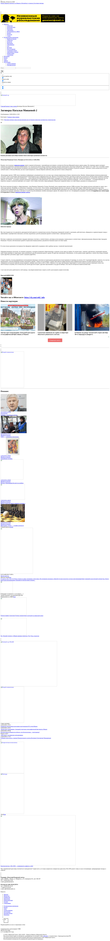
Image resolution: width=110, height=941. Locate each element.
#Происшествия (8, 900)
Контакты (6, 914)
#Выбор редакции (6, 435)
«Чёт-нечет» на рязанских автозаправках (12, 735)
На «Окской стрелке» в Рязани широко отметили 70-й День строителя (20, 636)
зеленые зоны (13, 119)
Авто (5, 59)
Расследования (11, 49)
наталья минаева (21, 119)
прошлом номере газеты (23, 192)
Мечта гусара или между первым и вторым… (13, 503)
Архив (11, 527)
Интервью (7, 56)
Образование (10, 44)
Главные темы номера (13, 117)
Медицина (10, 43)
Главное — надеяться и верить (9, 415)
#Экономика (7, 903)
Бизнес (9, 33)
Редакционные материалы (11, 37)
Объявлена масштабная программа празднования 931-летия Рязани (19, 726)
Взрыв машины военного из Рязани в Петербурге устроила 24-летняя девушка (22, 3)
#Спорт (6, 901)
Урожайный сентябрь (6, 458)
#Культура (6, 896)
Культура (9, 34)
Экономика (10, 30)
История (9, 47)
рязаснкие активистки (41, 119)
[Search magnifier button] (2, 71)
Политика (10, 28)
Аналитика (10, 55)
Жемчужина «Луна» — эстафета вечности (12, 525)
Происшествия (11, 27)
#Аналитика (4, 413)
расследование (31, 119)
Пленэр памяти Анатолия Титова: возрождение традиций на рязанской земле (22, 615)
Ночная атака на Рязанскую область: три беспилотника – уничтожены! (20, 732)
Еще (10, 577)
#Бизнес (6, 894)
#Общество (7, 897)
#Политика (7, 899)
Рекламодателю (11, 65)
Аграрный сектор (12, 50)
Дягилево (6, 119)
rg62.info (45, 936)
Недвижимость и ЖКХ (13, 31)
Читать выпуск (5, 576)
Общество (10, 25)
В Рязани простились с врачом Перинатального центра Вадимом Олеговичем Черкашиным (26, 738)
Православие (10, 53)
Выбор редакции (11, 39)
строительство (51, 119)
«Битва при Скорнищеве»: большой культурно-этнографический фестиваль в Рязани (24, 729)
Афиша (6, 60)
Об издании (7, 62)
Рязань (2, 7)
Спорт (9, 36)
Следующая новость (55, 340)
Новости (6, 24)
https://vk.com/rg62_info (34, 297)
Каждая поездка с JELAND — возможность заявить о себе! (17, 866)
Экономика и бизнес (12, 52)
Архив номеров (11, 63)
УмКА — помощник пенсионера (10, 436)
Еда (8, 46)
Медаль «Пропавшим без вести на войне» (12, 483)
